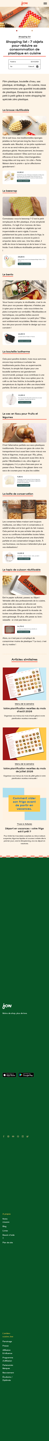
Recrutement (8, 1373)
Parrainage (7, 1341)
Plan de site (8, 1242)
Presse (6, 1346)
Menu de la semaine (24, 704)
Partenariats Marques (8, 1366)
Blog (4, 1226)
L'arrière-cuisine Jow (8, 1335)
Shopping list (25, 37)
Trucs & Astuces (24, 824)
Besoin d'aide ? (8, 1236)
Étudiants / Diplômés (7, 1378)
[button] (45, 3)
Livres (5, 1231)
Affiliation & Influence (7, 1351)
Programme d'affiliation (8, 1359)
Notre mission (6, 1220)
